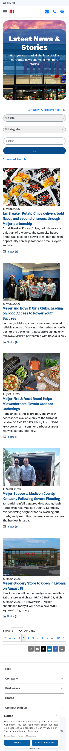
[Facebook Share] (55, 649)
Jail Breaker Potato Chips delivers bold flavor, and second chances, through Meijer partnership (33, 218)
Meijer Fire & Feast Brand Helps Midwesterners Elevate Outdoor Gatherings (28, 404)
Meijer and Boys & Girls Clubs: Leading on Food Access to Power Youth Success (33, 313)
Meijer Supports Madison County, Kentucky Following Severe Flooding (31, 496)
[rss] (31, 649)
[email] (37, 649)
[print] (62, 649)
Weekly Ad (9, 3)
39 (58, 638)
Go (34, 151)
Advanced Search (14, 159)
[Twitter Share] (43, 649)
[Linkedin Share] (49, 649)
